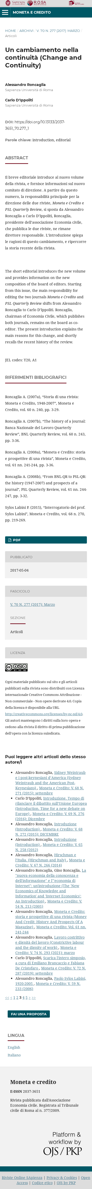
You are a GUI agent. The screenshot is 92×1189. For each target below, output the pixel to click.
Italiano (14, 1055)
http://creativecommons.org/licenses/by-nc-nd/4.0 (43, 714)
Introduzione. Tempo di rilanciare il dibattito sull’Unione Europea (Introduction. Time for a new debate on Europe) (51, 806)
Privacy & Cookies (62, 1177)
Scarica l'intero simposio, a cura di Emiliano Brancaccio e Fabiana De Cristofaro (50, 963)
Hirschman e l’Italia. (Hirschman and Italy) (45, 857)
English (14, 1047)
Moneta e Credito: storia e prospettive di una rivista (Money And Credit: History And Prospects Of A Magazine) (51, 919)
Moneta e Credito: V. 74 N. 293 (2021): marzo (45, 950)
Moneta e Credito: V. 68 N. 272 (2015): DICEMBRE (49, 832)
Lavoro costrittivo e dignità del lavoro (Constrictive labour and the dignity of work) (50, 942)
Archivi (26, 31)
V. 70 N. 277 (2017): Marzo (58, 31)
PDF (16, 540)
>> (34, 997)
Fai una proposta (29, 1014)
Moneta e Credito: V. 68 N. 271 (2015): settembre (49, 790)
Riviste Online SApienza (22, 1177)
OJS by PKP (66, 1182)
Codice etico (42, 1182)
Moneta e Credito (32, 12)
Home (10, 31)
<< (7, 997)
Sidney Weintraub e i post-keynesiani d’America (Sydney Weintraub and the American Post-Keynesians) (50, 780)
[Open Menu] (5, 12)
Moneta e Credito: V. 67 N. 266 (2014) (50, 863)
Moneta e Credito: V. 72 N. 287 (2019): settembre (50, 971)
